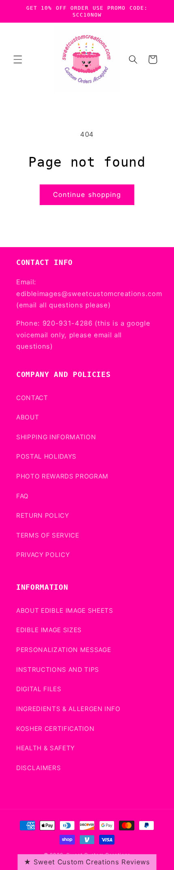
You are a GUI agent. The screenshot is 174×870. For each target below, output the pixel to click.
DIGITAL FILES (39, 689)
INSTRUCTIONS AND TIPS (57, 669)
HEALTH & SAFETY (45, 748)
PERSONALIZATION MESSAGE (63, 650)
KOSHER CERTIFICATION (55, 728)
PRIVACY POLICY (43, 555)
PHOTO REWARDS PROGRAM (62, 476)
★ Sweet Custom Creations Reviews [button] (87, 862)
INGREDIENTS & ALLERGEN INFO (68, 709)
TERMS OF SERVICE (47, 535)
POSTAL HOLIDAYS (46, 456)
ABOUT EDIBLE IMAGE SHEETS (64, 610)
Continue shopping (87, 195)
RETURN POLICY (42, 515)
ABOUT (27, 417)
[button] (18, 59)
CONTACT (32, 398)
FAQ (22, 496)
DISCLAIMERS (38, 768)
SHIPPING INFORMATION (56, 437)
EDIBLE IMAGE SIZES (49, 630)
